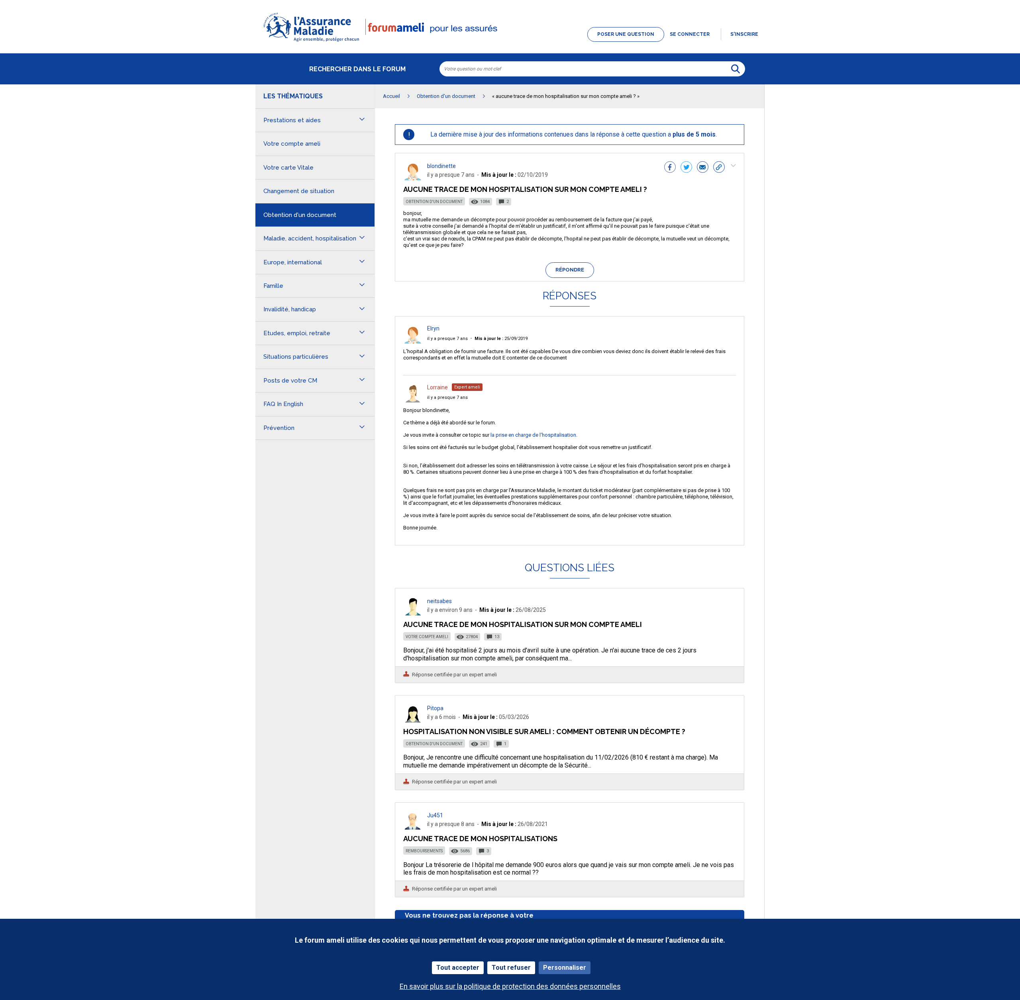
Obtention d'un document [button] (299, 215)
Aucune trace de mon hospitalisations (480, 838)
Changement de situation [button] (298, 191)
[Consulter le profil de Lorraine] (412, 400)
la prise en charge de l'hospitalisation (533, 435)
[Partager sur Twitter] (686, 168)
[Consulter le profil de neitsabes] (412, 613)
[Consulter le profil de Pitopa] (412, 720)
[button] (510, 42)
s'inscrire (744, 34)
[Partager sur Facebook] (670, 168)
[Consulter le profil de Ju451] (412, 827)
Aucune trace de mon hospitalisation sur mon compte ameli (522, 624)
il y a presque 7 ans (447, 338)
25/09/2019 (501, 338)
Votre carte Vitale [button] (288, 167)
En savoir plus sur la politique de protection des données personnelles (510, 986)
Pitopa (435, 708)
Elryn (433, 328)
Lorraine (437, 387)
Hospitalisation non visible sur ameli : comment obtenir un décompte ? (544, 731)
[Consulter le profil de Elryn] (412, 341)
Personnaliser (564, 967)
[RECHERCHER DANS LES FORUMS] (735, 68)
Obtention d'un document (434, 201)
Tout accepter (457, 967)
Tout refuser (511, 967)
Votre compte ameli (427, 637)
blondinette (441, 166)
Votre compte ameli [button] (291, 143)
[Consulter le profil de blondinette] (412, 178)
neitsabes (439, 601)
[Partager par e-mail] (702, 168)
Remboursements (424, 851)
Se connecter (690, 34)
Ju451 (435, 815)
